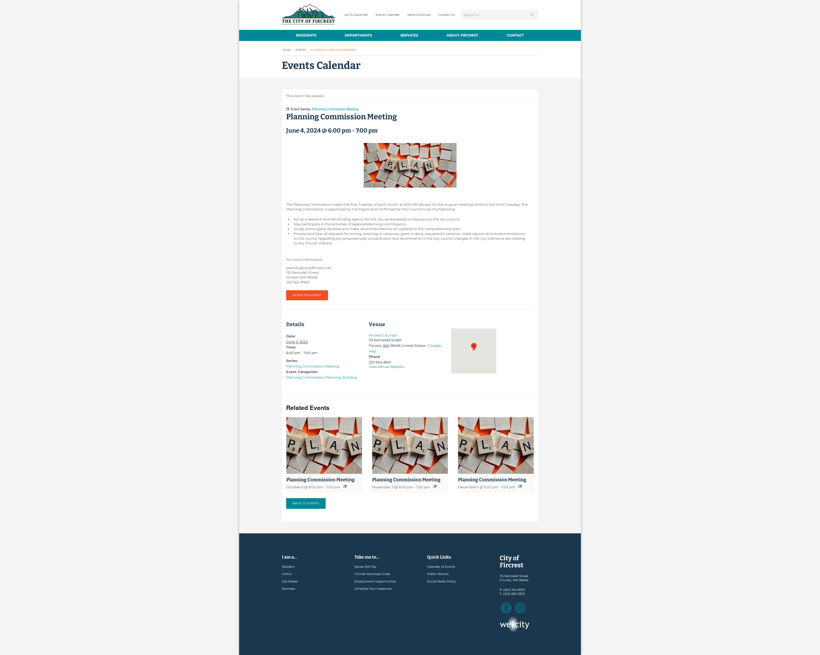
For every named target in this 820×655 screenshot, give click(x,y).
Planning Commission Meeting (312, 366)
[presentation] (324, 445)
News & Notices (418, 15)
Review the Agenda (307, 295)
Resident (288, 567)
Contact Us (446, 15)
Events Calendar (388, 15)
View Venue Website (386, 367)
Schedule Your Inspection (373, 589)
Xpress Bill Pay (365, 567)
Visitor (287, 574)
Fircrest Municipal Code (372, 574)
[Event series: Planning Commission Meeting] (345, 486)
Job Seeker (290, 581)
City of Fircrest (308, 14)
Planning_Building (341, 377)
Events (301, 49)
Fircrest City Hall (383, 335)
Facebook (506, 607)
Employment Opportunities (375, 581)
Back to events (306, 503)
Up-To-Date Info (356, 15)
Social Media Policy (441, 581)
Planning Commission (305, 377)
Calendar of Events (441, 567)
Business (288, 589)
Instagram (520, 607)
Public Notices (438, 574)
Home (287, 49)
